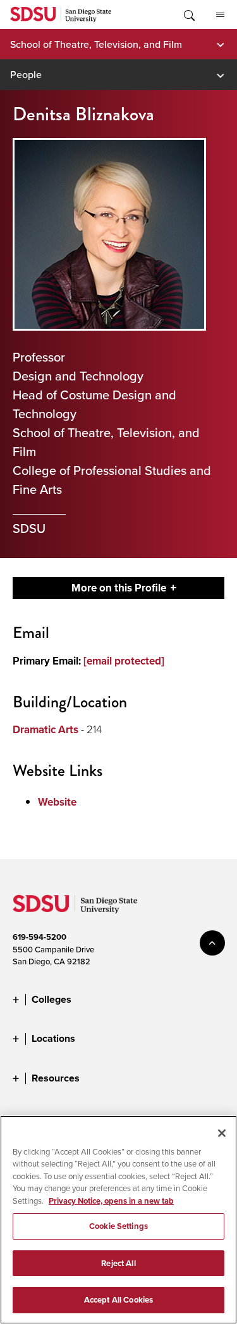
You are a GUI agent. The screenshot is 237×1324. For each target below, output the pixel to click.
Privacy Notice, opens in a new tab (111, 1201)
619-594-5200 (39, 937)
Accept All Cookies (118, 1300)
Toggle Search (188, 14)
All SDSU (220, 14)
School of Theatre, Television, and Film (96, 44)
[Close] (222, 1133)
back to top (212, 943)
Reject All (118, 1263)
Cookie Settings (118, 1226)
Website (57, 802)
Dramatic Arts (45, 730)
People (26, 74)
